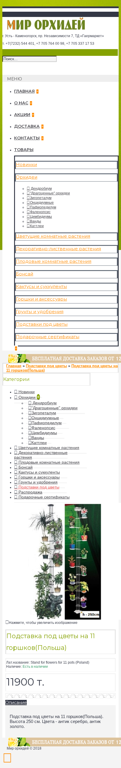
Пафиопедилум (43, 207)
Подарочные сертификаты (47, 336)
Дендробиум (41, 189)
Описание (16, 702)
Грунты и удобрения (39, 311)
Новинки (26, 164)
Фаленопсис (40, 212)
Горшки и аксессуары (41, 299)
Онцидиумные (42, 203)
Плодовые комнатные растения (53, 261)
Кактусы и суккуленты (41, 286)
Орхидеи (26, 177)
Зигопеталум (40, 198)
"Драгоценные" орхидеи (50, 193)
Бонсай (24, 274)
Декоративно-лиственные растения (58, 248)
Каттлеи (37, 226)
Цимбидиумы (41, 217)
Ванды (35, 221)
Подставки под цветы (42, 324)
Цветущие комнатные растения (53, 236)
